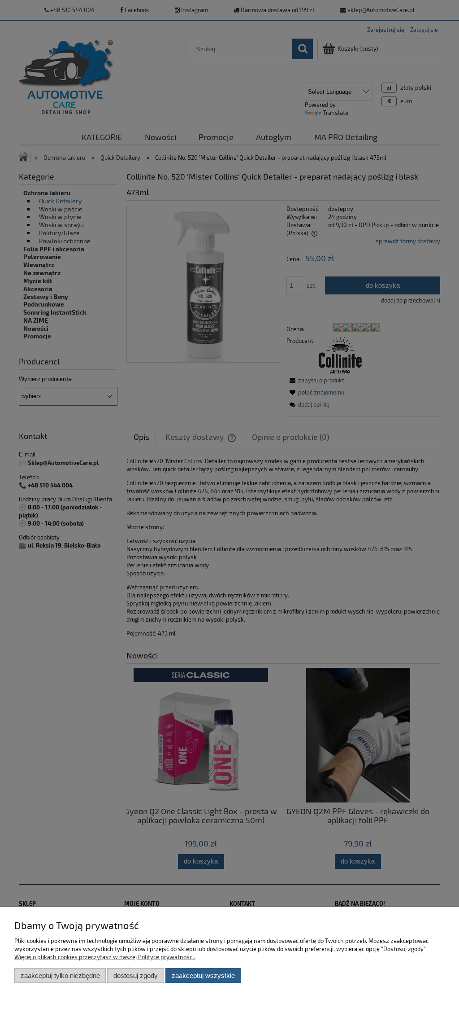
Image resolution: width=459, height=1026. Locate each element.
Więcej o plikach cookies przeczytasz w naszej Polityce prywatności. (104, 956)
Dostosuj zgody (135, 975)
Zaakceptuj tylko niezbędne (60, 975)
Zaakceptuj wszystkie (203, 975)
